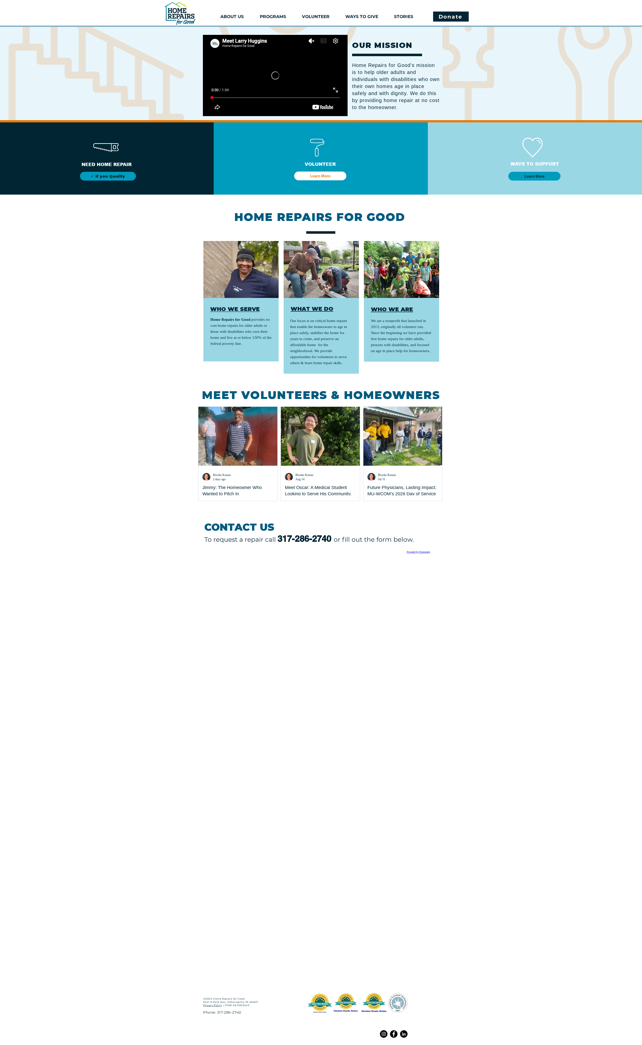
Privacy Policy (212, 1005)
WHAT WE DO (312, 308)
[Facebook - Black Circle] (393, 1034)
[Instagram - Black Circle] (383, 1034)
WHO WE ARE (392, 309)
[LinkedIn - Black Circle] (404, 1034)
